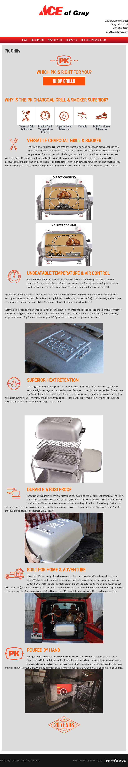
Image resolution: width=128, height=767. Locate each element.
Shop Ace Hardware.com (93, 40)
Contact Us (71, 40)
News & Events (55, 40)
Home (24, 40)
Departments (37, 40)
